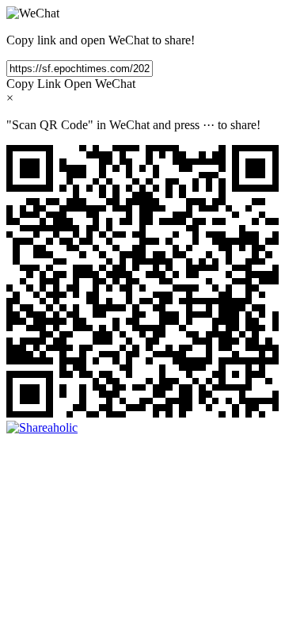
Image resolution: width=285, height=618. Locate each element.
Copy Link (33, 83)
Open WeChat (99, 83)
